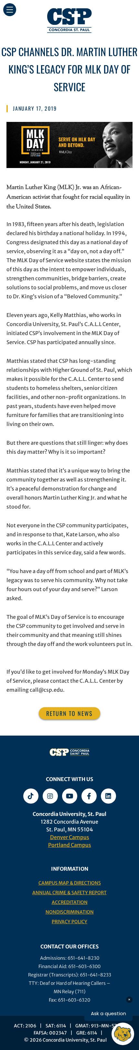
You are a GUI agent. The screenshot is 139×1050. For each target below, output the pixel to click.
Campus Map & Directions (69, 883)
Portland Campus (69, 845)
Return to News (69, 713)
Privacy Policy (69, 922)
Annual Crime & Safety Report (69, 893)
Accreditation (70, 902)
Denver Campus (69, 837)
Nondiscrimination (70, 912)
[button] (9, 9)
